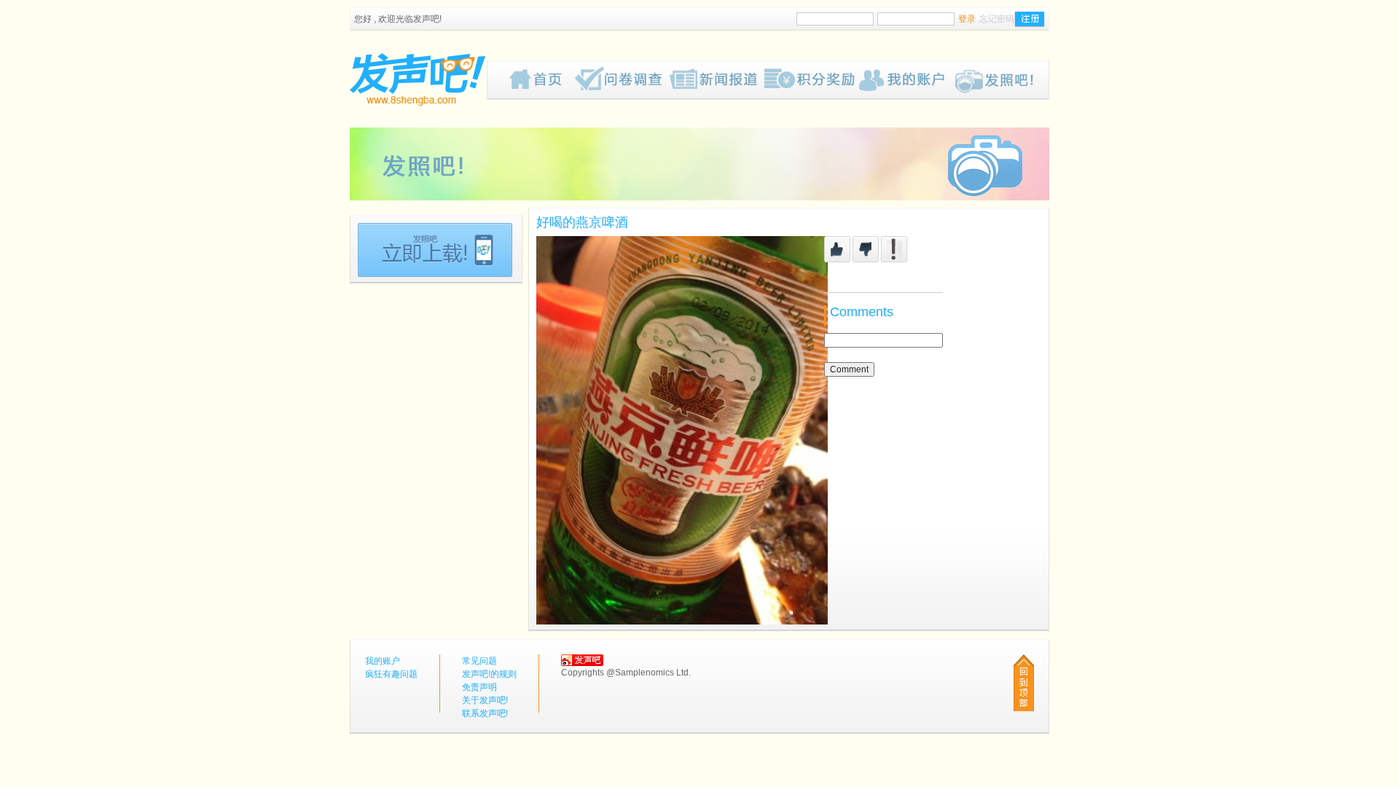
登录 (967, 19)
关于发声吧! (485, 700)
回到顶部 (1024, 682)
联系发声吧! (485, 713)
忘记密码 (996, 19)
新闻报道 (717, 80)
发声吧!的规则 (489, 674)
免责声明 (479, 687)
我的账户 (906, 80)
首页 (542, 80)
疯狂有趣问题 (622, 80)
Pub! (1001, 80)
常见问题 (479, 661)
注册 (1029, 20)
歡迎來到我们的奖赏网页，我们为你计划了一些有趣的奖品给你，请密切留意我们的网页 (811, 80)
